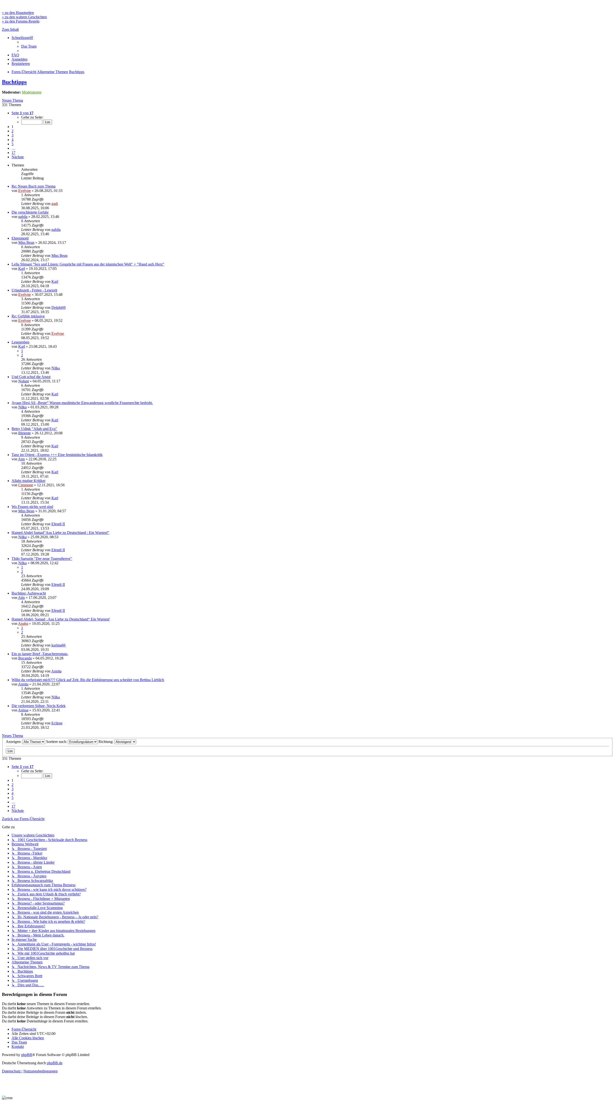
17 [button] (13, 153)
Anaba (23, 623)
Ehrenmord (20, 238)
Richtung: (106, 742)
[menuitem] (29, 46)
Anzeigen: (14, 742)
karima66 (58, 645)
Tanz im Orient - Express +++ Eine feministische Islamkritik (57, 455)
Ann (21, 459)
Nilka (55, 368)
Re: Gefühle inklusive (28, 316)
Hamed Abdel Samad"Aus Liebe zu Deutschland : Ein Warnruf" (60, 533)
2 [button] (12, 131)
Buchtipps (14, 82)
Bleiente (24, 433)
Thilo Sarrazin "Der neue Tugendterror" (42, 559)
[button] (22, 113)
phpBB (26, 1055)
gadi (54, 204)
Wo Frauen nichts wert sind (32, 507)
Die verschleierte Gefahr (30, 212)
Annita (56, 671)
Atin (21, 597)
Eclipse (56, 723)
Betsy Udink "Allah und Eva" (34, 429)
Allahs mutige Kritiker (28, 481)
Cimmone (25, 485)
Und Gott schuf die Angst (31, 377)
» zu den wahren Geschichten (24, 17)
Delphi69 (58, 307)
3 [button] (12, 135)
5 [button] (12, 144)
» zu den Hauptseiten (18, 13)
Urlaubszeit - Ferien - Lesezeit (34, 290)
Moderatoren (31, 92)
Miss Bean (26, 243)
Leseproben (20, 342)
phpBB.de (54, 1063)
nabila (22, 217)
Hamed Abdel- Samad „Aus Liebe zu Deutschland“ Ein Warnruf (61, 619)
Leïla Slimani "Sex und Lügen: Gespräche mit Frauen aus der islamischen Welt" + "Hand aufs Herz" (88, 264)
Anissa (23, 710)
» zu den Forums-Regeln (20, 21)
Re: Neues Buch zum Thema (33, 186)
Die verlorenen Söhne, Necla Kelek (39, 706)
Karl (21, 268)
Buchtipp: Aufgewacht (29, 593)
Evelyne (24, 191)
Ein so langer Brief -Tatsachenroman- (40, 654)
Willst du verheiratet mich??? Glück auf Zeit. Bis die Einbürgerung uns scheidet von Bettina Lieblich (88, 680)
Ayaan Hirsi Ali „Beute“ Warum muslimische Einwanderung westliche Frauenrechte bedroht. (82, 403)
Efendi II (58, 524)
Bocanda (25, 658)
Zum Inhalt (10, 29)
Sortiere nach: (57, 742)
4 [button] (12, 140)
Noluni (23, 381)
